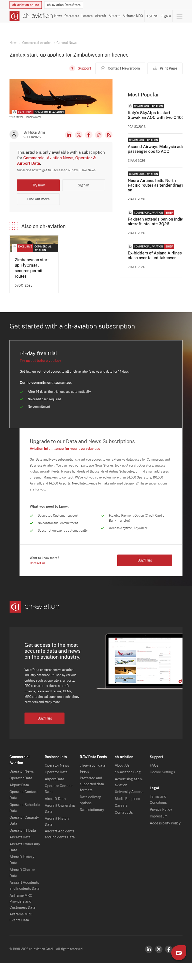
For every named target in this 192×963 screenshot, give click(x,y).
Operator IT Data (23, 830)
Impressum (159, 816)
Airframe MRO (133, 16)
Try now (38, 185)
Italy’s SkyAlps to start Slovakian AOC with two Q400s (157, 115)
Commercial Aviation (37, 43)
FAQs (154, 765)
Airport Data (19, 785)
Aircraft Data (20, 837)
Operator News (22, 771)
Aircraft (100, 16)
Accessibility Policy (165, 823)
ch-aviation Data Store (63, 5)
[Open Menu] (179, 16)
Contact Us (124, 812)
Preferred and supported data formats (92, 784)
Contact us (37, 563)
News (58, 16)
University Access (129, 792)
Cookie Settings (162, 772)
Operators (71, 16)
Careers (121, 805)
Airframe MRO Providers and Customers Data (23, 901)
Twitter (158, 949)
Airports (114, 16)
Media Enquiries (127, 799)
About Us (122, 765)
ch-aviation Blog (128, 772)
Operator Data (21, 778)
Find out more (38, 199)
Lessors (87, 16)
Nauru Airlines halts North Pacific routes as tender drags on (156, 185)
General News (66, 43)
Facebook (88, 135)
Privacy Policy (161, 809)
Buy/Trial (152, 16)
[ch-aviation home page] (31, 16)
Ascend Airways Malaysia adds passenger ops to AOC (157, 149)
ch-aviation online (25, 5)
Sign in (166, 16)
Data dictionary (92, 810)
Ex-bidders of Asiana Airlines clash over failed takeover (155, 255)
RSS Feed (108, 135)
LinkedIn (68, 135)
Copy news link (98, 135)
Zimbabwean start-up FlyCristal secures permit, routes (32, 268)
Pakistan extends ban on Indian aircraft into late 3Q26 (157, 221)
